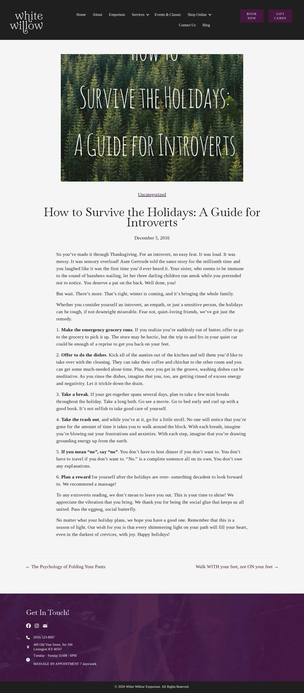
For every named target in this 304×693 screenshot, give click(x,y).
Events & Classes (168, 15)
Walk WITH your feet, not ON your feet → (237, 566)
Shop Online (197, 15)
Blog (206, 25)
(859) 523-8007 (44, 637)
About (97, 15)
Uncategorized (152, 194)
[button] (147, 14)
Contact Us (187, 25)
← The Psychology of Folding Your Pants (65, 566)
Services (138, 15)
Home (81, 15)
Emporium (117, 15)
